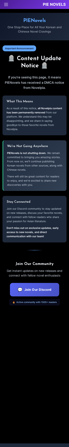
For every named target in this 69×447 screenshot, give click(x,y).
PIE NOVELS (54, 4)
